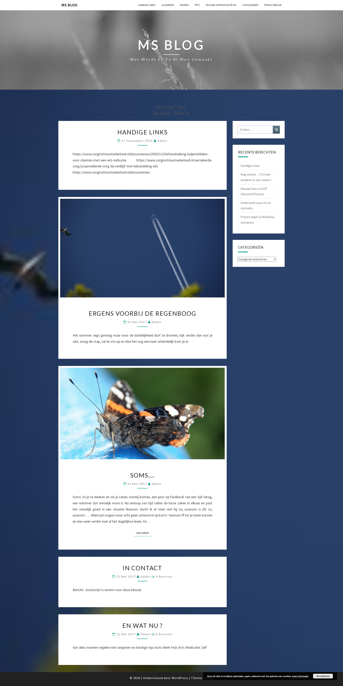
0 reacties (164, 576)
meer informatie (300, 676)
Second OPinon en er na (221, 5)
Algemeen (168, 5)
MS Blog (69, 4)
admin (162, 140)
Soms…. (142, 475)
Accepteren (323, 676)
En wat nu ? (142, 625)
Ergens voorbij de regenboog (142, 313)
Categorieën (250, 5)
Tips (197, 5)
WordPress (180, 678)
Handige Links (147, 5)
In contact (142, 567)
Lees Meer (143, 533)
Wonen (184, 5)
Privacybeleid (273, 5)
